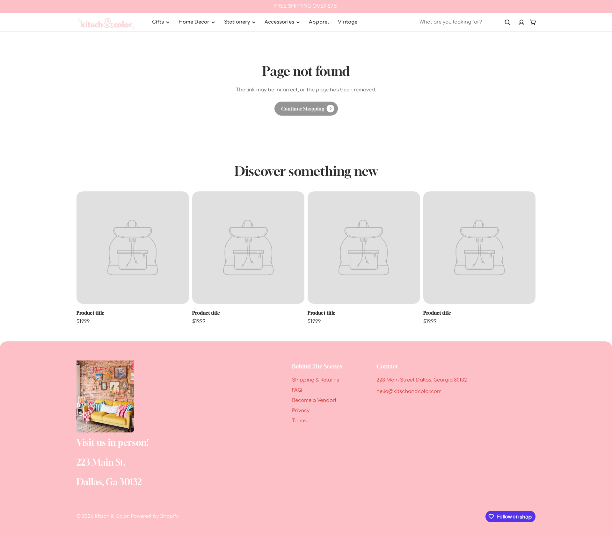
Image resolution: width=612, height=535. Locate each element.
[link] (306, 109)
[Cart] (533, 22)
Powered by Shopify (154, 516)
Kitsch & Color (111, 516)
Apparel (319, 22)
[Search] (507, 22)
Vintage (347, 22)
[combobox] (465, 22)
